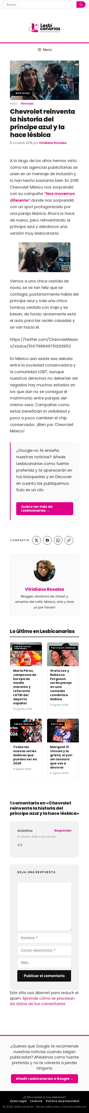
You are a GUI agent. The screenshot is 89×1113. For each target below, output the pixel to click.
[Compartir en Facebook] (47, 540)
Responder (63, 830)
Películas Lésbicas (63, 648)
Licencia (36, 1101)
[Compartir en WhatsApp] (58, 540)
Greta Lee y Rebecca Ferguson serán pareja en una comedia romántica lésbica (61, 685)
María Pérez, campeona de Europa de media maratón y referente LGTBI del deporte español (24, 687)
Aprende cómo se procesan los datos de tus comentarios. (42, 1001)
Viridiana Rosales (44, 589)
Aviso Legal (18, 1101)
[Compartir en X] (36, 540)
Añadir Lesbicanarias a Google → (44, 1078)
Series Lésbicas (24, 724)
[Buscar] (81, 4)
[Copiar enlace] (69, 540)
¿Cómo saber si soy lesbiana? (44, 1097)
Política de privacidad (62, 1101)
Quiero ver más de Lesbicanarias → (36, 508)
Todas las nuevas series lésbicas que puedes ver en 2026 (25, 755)
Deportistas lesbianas (22, 647)
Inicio (13, 103)
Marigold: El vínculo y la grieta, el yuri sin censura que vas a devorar (61, 757)
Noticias (23, 93)
